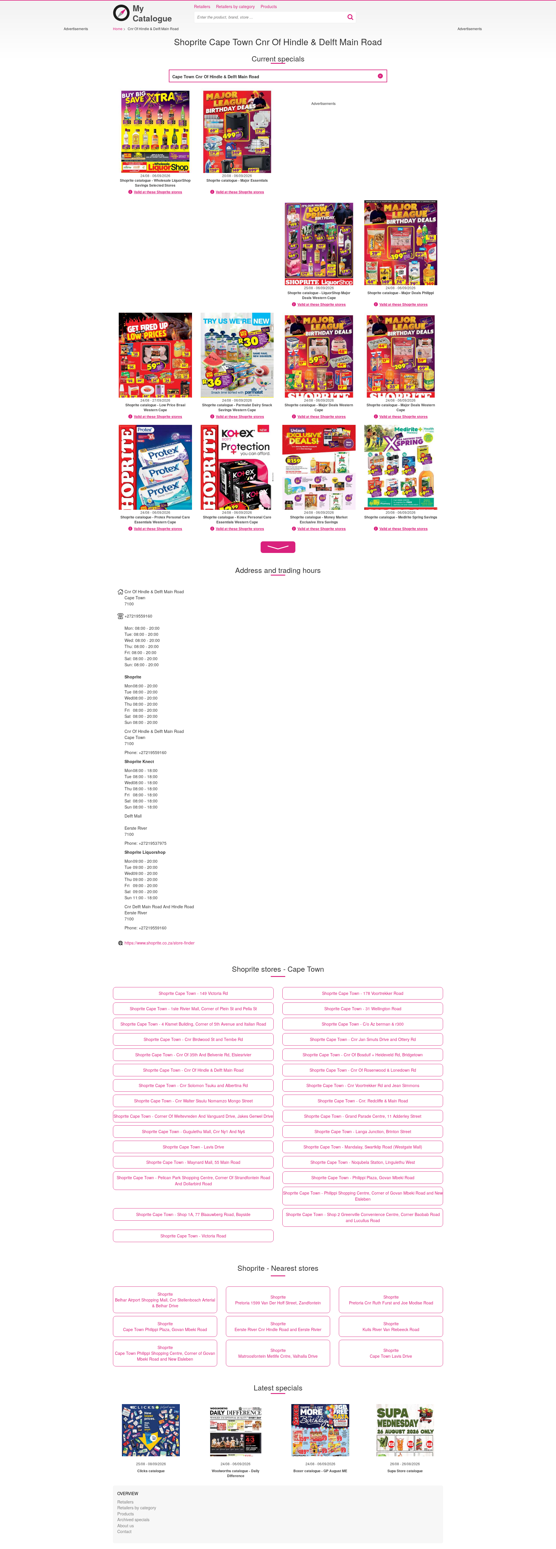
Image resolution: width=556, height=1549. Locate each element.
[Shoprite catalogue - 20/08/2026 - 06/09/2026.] (237, 130)
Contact (124, 1531)
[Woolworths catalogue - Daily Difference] (236, 1430)
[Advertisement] (81, 118)
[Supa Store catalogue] (405, 1430)
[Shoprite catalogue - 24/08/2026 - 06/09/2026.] (155, 130)
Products (269, 6)
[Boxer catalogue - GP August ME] (320, 1430)
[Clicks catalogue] (151, 1430)
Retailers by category (235, 6)
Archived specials (133, 1519)
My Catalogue (152, 13)
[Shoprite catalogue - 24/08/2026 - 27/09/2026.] (155, 355)
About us (125, 1525)
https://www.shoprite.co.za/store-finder (160, 943)
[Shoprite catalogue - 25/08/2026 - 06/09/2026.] (319, 242)
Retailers (202, 6)
